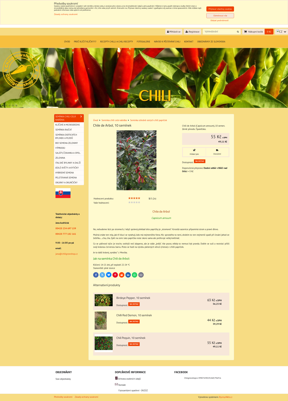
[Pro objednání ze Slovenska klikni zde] (63, 197)
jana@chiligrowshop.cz (67, 253)
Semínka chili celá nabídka (65, 118)
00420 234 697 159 (66, 228)
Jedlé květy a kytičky (67, 167)
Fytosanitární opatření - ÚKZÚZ (133, 390)
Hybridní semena (64, 172)
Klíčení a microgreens (67, 124)
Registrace (193, 31)
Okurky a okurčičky (66, 182)
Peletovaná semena (66, 177)
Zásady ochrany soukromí (86, 396)
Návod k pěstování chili (167, 41)
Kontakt (188, 41)
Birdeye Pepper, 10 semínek (133, 298)
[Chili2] (144, 107)
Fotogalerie (143, 41)
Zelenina (60, 157)
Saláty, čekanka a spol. (68, 152)
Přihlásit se (174, 31)
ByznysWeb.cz (225, 397)
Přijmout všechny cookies (220, 9)
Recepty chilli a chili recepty (116, 41)
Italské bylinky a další (68, 162)
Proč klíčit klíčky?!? (85, 41)
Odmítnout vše (220, 15)
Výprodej (60, 147)
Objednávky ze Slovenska (211, 41)
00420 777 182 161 (66, 233)
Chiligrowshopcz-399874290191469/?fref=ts (202, 378)
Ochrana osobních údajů (129, 378)
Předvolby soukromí (63, 396)
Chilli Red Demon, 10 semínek (134, 315)
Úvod (67, 41)
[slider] (134, 198)
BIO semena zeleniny (66, 143)
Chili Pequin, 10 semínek (130, 338)
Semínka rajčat (63, 129)
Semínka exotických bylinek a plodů (66, 136)
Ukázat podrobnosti (219, 20)
